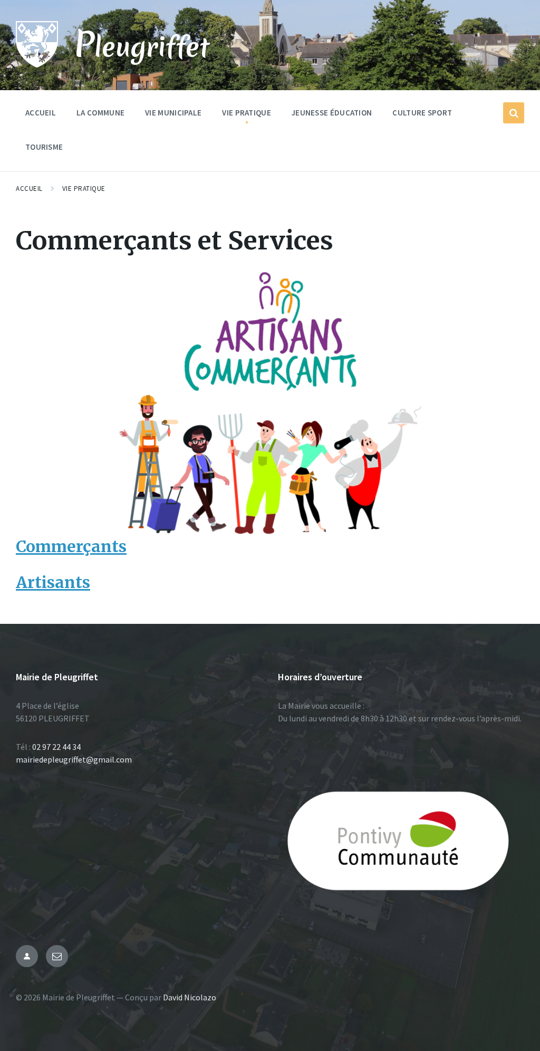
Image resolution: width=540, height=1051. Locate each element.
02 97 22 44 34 (56, 746)
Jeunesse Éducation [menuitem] (332, 113)
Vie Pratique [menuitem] (246, 113)
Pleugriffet (141, 45)
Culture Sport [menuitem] (422, 113)
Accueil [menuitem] (40, 113)
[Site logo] (37, 64)
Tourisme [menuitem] (44, 147)
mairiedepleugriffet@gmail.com (74, 759)
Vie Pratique (83, 188)
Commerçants (71, 546)
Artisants (53, 582)
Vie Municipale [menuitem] (173, 113)
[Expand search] (513, 112)
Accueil (29, 188)
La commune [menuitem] (100, 113)
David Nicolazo (189, 997)
